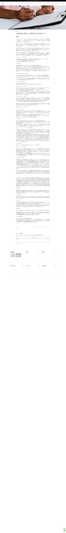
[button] (52, 3)
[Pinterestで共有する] (44, 227)
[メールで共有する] (48, 227)
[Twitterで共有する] (40, 227)
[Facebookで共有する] (36, 227)
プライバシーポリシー (32, 235)
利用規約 (38, 235)
